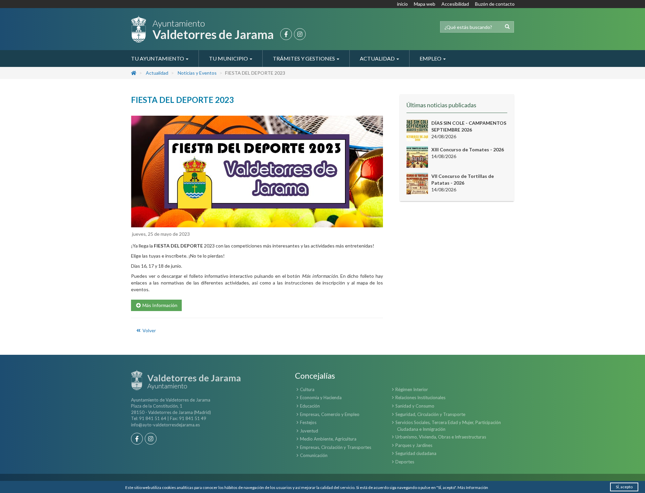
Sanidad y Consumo (414, 406)
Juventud (309, 430)
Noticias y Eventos (197, 73)
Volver (148, 330)
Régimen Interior (411, 389)
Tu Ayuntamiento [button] (158, 58)
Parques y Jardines (413, 445)
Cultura (307, 389)
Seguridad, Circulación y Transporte (430, 414)
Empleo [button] (431, 58)
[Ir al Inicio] (202, 29)
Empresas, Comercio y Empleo (329, 414)
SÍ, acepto (624, 486)
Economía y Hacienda (321, 397)
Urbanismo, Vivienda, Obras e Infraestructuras (440, 437)
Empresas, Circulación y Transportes (335, 447)
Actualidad (157, 73)
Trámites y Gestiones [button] (304, 58)
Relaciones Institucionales (420, 397)
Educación (310, 406)
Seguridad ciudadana (415, 453)
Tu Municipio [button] (229, 58)
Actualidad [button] (378, 58)
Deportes (404, 461)
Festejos (308, 422)
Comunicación (314, 455)
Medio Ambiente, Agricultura (328, 439)
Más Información (473, 487)
